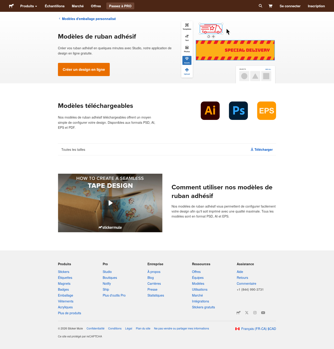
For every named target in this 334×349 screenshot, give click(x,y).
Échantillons (55, 5)
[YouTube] (263, 312)
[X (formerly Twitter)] (247, 312)
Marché (78, 5)
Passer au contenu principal (3, 3)
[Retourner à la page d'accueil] (11, 6)
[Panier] (270, 6)
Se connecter (290, 5)
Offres (96, 5)
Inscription (316, 5)
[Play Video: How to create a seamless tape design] (110, 203)
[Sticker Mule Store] (238, 312)
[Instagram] (255, 312)
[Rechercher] (260, 6)
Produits (27, 5)
